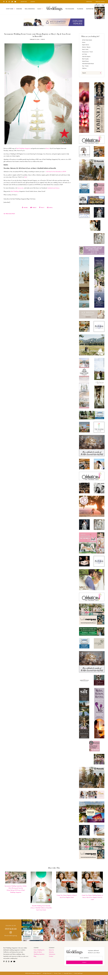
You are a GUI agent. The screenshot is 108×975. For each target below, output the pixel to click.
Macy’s (48, 148)
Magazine (23, 148)
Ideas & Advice (38, 952)
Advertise (51, 952)
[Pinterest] (4, 2)
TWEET (34, 207)
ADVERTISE (24, 1)
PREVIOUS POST (10, 213)
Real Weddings (30, 9)
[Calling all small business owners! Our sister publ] (32, 930)
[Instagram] (10, 2)
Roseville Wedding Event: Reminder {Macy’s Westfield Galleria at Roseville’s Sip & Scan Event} (41, 908)
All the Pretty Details (87, 40)
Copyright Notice (68, 973)
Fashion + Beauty (86, 47)
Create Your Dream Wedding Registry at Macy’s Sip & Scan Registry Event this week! (92, 897)
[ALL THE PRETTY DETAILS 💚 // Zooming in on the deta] (75, 930)
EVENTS (33, 1)
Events (43, 39)
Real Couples (85, 59)
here (25, 177)
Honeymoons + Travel (87, 51)
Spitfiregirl (80, 973)
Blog (39, 9)
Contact (51, 956)
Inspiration (90, 9)
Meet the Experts (86, 56)
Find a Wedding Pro (39, 950)
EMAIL (50, 207)
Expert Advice (85, 44)
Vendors (19, 9)
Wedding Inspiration (39, 954)
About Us (51, 950)
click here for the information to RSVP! (56, 171)
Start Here (9, 9)
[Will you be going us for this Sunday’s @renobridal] (54, 930)
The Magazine (69, 9)
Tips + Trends (85, 66)
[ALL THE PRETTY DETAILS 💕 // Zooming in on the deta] (97, 930)
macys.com (20, 188)
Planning (80, 9)
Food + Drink (85, 49)
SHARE (25, 207)
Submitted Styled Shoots (88, 63)
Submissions (52, 954)
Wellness (84, 68)
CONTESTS (89, 1)
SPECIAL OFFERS (100, 1)
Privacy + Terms (57, 973)
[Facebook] (7, 2)
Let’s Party (84, 54)
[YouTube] (16, 2)
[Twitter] (12, 2)
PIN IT (42, 207)
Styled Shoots (85, 61)
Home (54, 8)
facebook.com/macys (53, 188)
